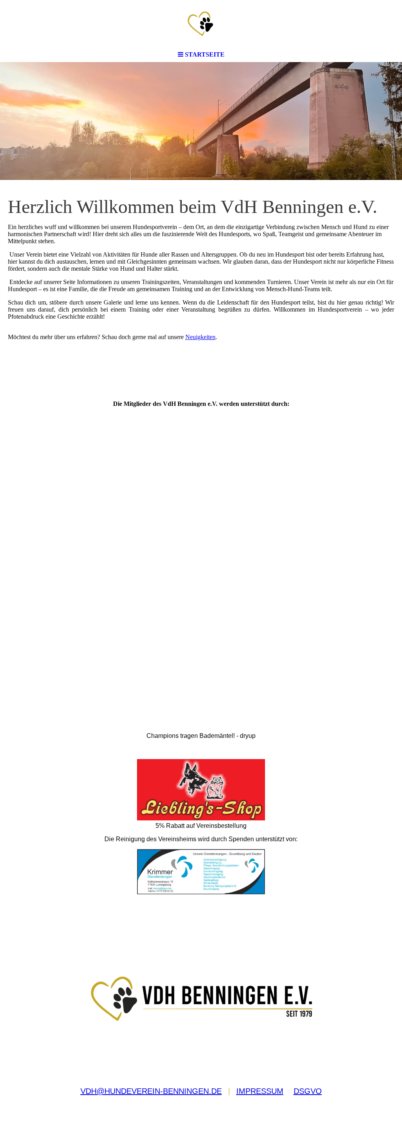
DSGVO (308, 1091)
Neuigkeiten (200, 337)
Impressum (259, 1091)
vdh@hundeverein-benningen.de (151, 1091)
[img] (201, 23)
